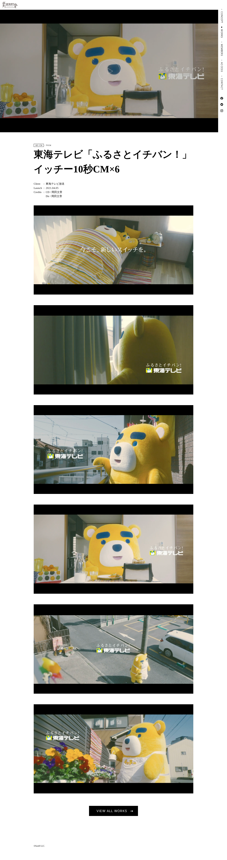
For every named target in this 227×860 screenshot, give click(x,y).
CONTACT (222, 84)
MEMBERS (222, 50)
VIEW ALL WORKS (111, 811)
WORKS (222, 33)
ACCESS (222, 67)
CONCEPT (222, 17)
